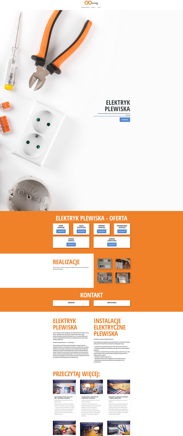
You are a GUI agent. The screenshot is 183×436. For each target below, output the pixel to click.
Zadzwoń (61, 231)
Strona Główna (85, 7)
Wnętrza (88, 401)
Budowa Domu (57, 401)
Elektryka (83, 401)
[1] (104, 268)
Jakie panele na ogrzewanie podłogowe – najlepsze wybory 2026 (118, 397)
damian (64, 400)
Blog (99, 7)
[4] (123, 282)
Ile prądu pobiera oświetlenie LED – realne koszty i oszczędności (90, 397)
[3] (104, 282)
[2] (123, 268)
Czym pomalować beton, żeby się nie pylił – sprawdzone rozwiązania (63, 397)
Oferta (93, 7)
